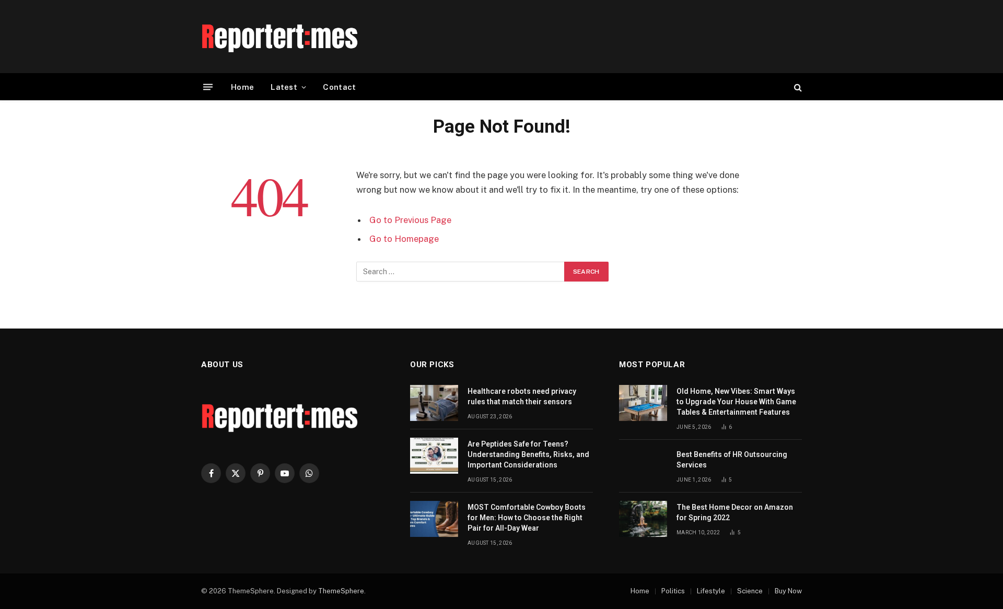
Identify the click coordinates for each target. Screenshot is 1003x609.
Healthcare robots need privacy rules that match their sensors (522, 396)
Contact (339, 87)
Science (750, 591)
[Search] (797, 87)
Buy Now (788, 591)
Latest (284, 87)
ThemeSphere (341, 591)
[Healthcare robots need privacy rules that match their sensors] (434, 403)
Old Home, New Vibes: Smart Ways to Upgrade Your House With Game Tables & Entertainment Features (736, 401)
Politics (673, 591)
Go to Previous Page (410, 220)
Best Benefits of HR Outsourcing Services (732, 459)
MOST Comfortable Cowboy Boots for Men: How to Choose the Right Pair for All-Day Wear (527, 517)
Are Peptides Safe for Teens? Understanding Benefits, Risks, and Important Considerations (528, 454)
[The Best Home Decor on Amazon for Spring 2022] (643, 519)
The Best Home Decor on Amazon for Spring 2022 (735, 512)
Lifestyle (711, 591)
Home (242, 87)
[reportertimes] (279, 36)
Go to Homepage (404, 238)
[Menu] (208, 87)
